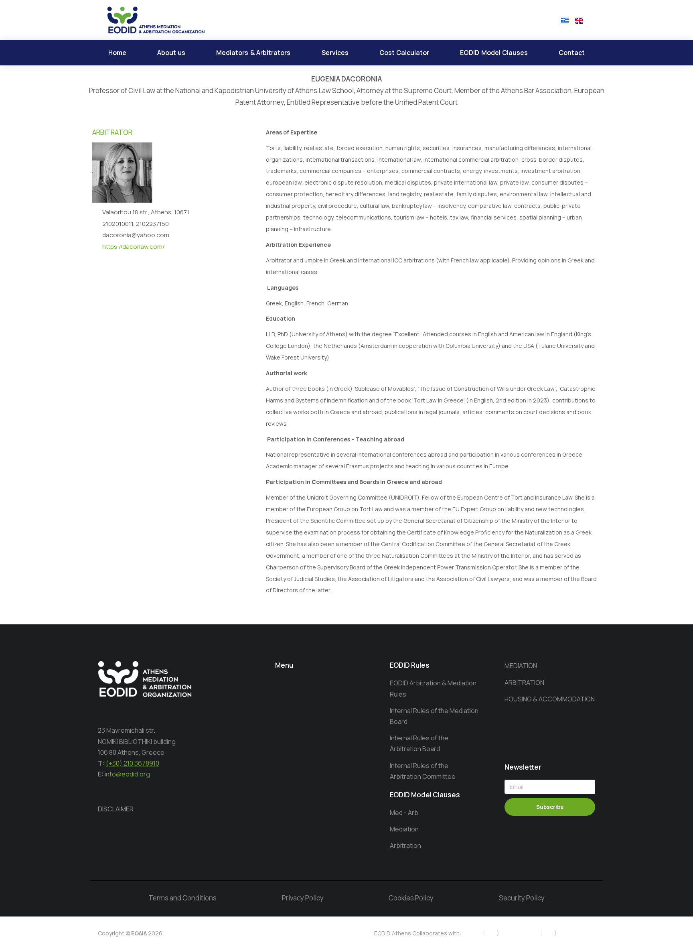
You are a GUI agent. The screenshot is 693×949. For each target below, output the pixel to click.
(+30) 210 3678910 (132, 763)
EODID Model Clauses (425, 794)
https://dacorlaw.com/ (133, 246)
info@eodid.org (127, 774)
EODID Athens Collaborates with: (417, 933)
